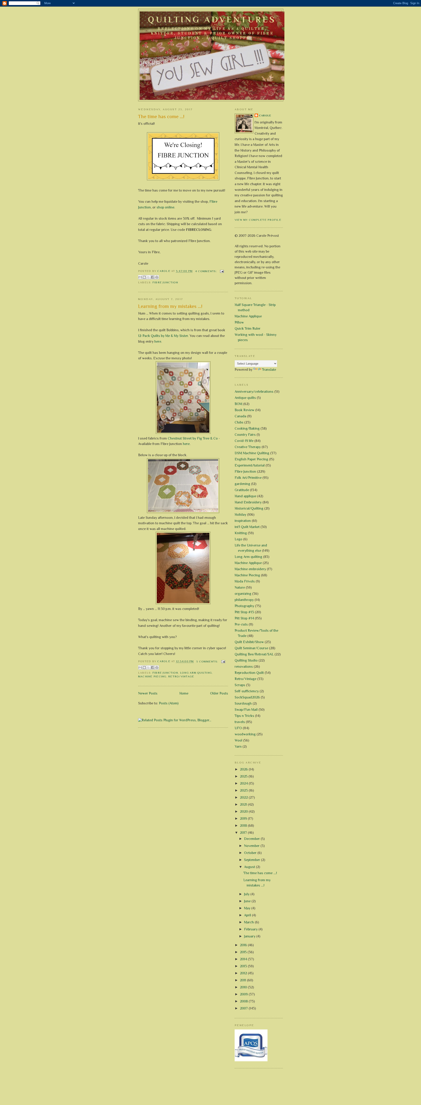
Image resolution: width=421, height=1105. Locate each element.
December (252, 839)
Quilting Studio (246, 660)
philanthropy (244, 600)
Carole (265, 115)
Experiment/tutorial (250, 465)
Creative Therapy (248, 447)
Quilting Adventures (212, 19)
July (247, 894)
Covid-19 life (244, 441)
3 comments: (207, 661)
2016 (244, 945)
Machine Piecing (152, 676)
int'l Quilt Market (247, 527)
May (247, 908)
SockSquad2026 (247, 697)
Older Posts (219, 693)
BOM (238, 404)
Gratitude (242, 490)
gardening (242, 484)
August (250, 867)
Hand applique (245, 496)
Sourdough (243, 703)
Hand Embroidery (248, 502)
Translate (269, 370)
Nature (240, 588)
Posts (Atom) (168, 703)
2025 (244, 776)
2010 (244, 987)
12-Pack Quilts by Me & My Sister (163, 336)
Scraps (240, 685)
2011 (243, 980)
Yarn (238, 747)
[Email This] (140, 277)
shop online (165, 207)
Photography (244, 606)
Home (183, 693)
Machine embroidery (250, 569)
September (252, 860)
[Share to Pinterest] (157, 277)
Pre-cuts (241, 624)
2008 (244, 1001)
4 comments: (206, 271)
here (157, 342)
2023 (244, 790)
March (249, 922)
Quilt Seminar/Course (251, 648)
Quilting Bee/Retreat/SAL (254, 654)
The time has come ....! (161, 116)
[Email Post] (221, 271)
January (250, 936)
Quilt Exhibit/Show (249, 642)
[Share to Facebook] (152, 277)
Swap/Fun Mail (246, 710)
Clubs (239, 422)
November (252, 846)
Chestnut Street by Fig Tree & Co (193, 438)
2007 (244, 1008)
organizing (243, 594)
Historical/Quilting (249, 508)
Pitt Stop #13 (244, 612)
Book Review (244, 410)
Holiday (240, 515)
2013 (244, 966)
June (248, 901)
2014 (244, 959)
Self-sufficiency (247, 691)
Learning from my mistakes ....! (170, 306)
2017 (244, 833)
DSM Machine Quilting (252, 453)
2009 (244, 994)
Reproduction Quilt (249, 673)
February (251, 929)
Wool (238, 740)
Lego (238, 539)
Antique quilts (245, 398)
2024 (244, 783)
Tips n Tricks (244, 716)
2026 (244, 769)
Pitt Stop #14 (244, 618)
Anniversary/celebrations (254, 392)
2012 (244, 973)
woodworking (245, 734)
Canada (240, 416)
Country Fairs (245, 435)
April (248, 915)
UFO (238, 728)
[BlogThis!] (144, 277)
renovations (244, 667)
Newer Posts (147, 693)
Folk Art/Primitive (248, 478)
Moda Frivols (245, 581)
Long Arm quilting (196, 672)
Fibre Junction (165, 282)
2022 (244, 797)
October (250, 853)
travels (240, 722)
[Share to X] (148, 277)
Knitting (241, 533)
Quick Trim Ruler (247, 329)
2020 (244, 812)
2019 (244, 819)
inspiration (243, 521)
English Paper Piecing (251, 459)
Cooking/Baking (247, 428)
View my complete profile (258, 219)
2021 (244, 805)
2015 (244, 952)
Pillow (239, 322)
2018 (244, 826)
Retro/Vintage (181, 676)
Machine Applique (248, 316)
